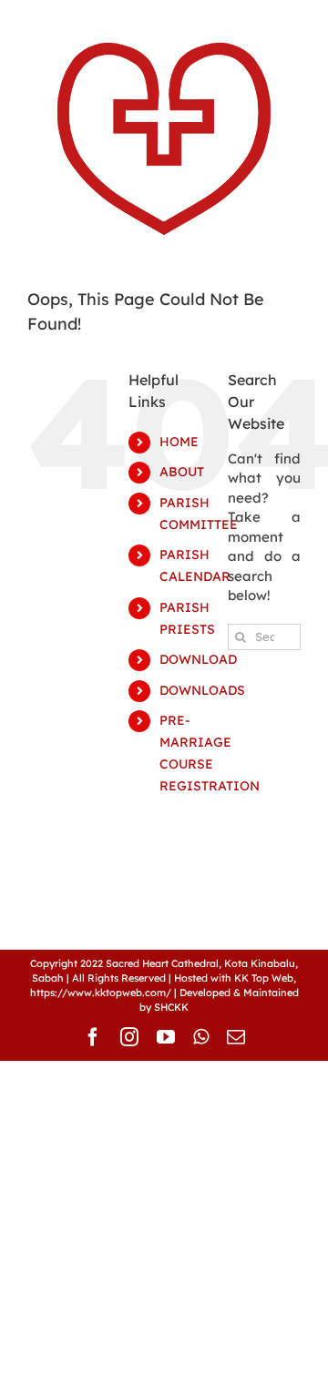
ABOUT (181, 471)
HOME (179, 441)
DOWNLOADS (202, 690)
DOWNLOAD (198, 659)
